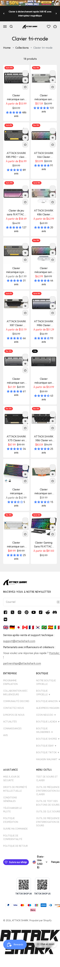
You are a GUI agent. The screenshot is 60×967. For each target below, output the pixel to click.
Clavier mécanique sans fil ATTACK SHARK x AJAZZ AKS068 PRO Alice (43, 491)
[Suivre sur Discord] (54, 612)
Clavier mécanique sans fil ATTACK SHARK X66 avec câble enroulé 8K (44, 270)
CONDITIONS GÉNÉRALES (10, 799)
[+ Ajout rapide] (25, 87)
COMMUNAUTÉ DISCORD (16, 701)
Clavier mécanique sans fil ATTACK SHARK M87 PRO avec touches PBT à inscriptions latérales (16, 381)
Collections (22, 47)
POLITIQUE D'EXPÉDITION (10, 820)
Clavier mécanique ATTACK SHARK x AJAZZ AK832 (16, 491)
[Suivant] (56, 13)
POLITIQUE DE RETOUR (15, 846)
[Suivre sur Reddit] (47, 612)
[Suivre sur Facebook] (5, 612)
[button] (14, 112)
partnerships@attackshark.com (22, 663)
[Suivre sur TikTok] (40, 612)
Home (7, 47)
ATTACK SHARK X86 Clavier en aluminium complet (43, 438)
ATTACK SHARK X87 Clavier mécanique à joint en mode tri (16, 323)
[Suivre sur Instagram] (19, 612)
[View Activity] (30, 3)
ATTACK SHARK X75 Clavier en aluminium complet (16, 438)
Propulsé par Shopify (40, 920)
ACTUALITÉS (10, 721)
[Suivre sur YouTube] (33, 612)
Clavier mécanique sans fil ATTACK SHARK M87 (43, 381)
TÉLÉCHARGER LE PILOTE (12, 810)
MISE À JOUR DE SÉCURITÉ (11, 778)
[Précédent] (3, 13)
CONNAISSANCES (12, 728)
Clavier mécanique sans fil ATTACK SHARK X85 (16, 97)
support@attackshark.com (19, 641)
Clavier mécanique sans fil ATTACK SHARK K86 (43, 97)
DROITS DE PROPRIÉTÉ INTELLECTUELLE (15, 789)
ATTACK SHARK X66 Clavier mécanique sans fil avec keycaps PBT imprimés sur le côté (43, 155)
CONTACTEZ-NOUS (13, 708)
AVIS (5, 735)
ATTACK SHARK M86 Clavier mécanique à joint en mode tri (43, 323)
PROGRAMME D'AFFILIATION (10, 682)
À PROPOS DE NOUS (13, 715)
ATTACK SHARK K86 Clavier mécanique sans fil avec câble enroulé (43, 212)
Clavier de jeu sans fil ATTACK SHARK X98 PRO (16, 212)
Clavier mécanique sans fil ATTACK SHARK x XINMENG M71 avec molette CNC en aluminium (16, 545)
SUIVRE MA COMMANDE (15, 828)
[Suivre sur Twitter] (12, 612)
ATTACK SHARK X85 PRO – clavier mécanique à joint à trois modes (16, 155)
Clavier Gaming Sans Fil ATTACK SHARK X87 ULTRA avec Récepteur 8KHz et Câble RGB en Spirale (44, 545)
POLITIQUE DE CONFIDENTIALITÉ (12, 837)
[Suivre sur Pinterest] (26, 612)
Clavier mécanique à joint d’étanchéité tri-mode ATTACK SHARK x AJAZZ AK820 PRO (16, 270)
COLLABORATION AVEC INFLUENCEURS (15, 693)
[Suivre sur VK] (5, 619)
